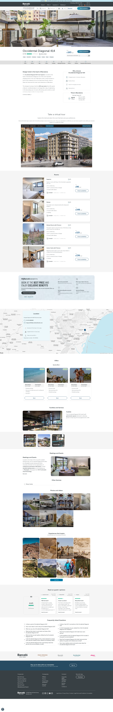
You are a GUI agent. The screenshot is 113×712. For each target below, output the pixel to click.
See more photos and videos (57, 42)
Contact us (64, 686)
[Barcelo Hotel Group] (21, 693)
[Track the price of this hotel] (88, 55)
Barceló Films (20, 683)
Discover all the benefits (28, 292)
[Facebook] (43, 693)
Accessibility (89, 693)
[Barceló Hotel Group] (26, 4)
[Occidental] (76, 656)
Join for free (30, 296)
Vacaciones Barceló (22, 681)
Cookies (71, 693)
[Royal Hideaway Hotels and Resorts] (43, 656)
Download (80, 677)
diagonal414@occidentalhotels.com (34, 322)
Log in (25, 296)
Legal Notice (59, 693)
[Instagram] (45, 693)
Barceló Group (21, 676)
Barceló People (21, 685)
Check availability (84, 8)
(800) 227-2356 (78, 3)
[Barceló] (60, 656)
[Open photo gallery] (43, 179)
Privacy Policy (66, 693)
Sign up (73, 665)
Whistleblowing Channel (23, 687)
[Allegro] (93, 656)
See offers (70, 0)
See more (25, 473)
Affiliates (44, 676)
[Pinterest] (52, 693)
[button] (112, 0)
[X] (47, 693)
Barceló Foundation (22, 678)
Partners (44, 678)
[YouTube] (50, 693)
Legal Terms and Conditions (80, 693)
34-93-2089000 (29, 320)
